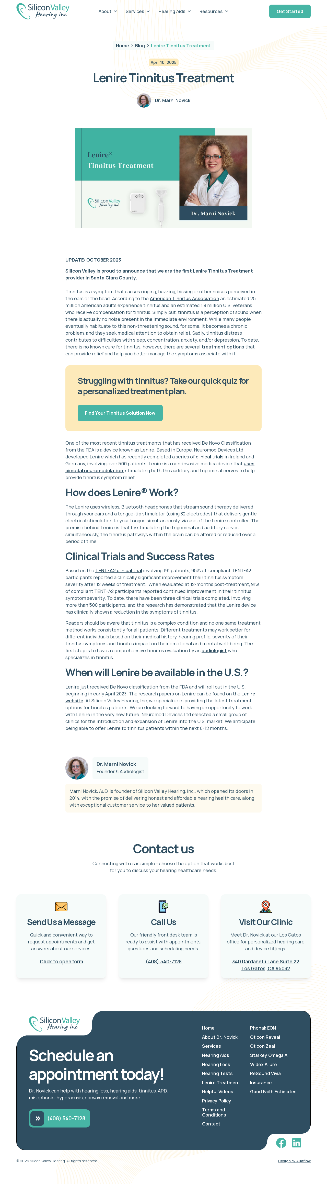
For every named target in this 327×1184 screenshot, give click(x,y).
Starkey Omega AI (269, 1055)
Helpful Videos (217, 1091)
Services (211, 1046)
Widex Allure (263, 1064)
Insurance (261, 1082)
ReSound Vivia (265, 1073)
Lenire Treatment (221, 1082)
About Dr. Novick (220, 1037)
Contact (211, 1124)
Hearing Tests (217, 1073)
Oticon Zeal (262, 1046)
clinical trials (210, 457)
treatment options (223, 347)
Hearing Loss (216, 1064)
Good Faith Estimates (273, 1091)
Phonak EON (263, 1028)
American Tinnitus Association (184, 298)
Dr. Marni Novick (116, 764)
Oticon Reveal (265, 1037)
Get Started (290, 11)
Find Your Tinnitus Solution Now (120, 413)
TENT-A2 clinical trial (118, 570)
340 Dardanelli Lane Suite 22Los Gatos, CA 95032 (265, 965)
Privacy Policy (216, 1101)
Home (208, 1028)
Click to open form (61, 961)
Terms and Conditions (214, 1112)
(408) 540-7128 (164, 961)
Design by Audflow (294, 1161)
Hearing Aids (215, 1055)
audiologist (214, 650)
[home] (47, 11)
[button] (108, 11)
